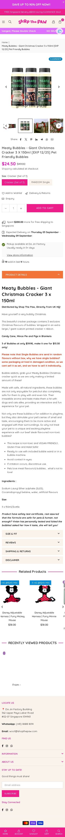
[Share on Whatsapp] (47, 139)
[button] (60, 21)
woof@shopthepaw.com (23, 731)
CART (46, 834)
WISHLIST (33, 834)
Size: (15, 176)
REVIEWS (11, 542)
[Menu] (3, 21)
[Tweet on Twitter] (26, 139)
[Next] (58, 87)
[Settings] (53, 21)
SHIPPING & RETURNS (18, 551)
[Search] (10, 21)
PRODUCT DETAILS (16, 274)
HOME (5, 834)
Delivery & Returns (39, 193)
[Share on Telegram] (41, 139)
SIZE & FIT (11, 533)
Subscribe (10, 793)
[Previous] (6, 87)
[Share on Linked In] (36, 139)
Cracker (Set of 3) (15, 182)
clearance (55, 59)
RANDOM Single (40, 182)
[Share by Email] (52, 139)
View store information (20, 255)
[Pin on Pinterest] (31, 139)
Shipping (7, 168)
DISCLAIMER (12, 560)
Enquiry (9, 198)
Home (5, 42)
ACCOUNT (19, 834)
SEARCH (58, 834)
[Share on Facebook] (21, 139)
